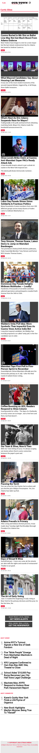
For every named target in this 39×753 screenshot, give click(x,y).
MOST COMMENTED (7, 693)
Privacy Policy (26, 745)
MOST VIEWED (5, 638)
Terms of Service (17, 745)
